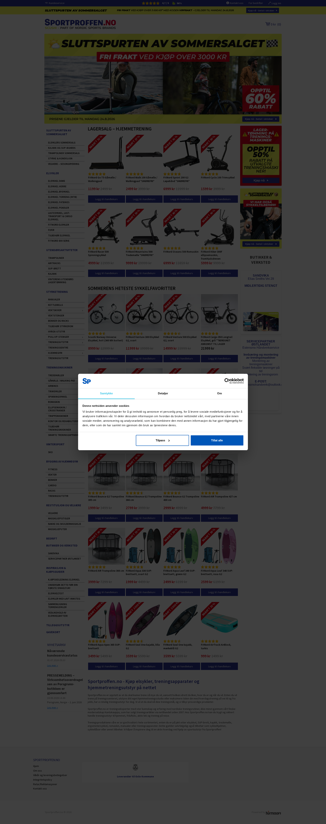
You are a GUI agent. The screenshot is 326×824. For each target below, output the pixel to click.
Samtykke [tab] (106, 393)
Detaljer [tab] (163, 393)
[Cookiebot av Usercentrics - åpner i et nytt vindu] (227, 381)
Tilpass (160, 440)
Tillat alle (217, 440)
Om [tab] (219, 393)
